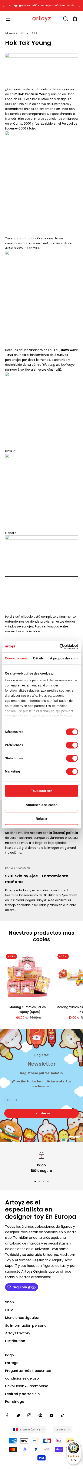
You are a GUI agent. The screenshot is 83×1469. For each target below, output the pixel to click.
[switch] (72, 745)
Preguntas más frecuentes (28, 1370)
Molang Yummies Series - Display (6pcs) (28, 1009)
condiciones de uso (22, 1378)
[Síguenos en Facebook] (7, 1415)
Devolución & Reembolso (26, 1386)
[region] (41, 1162)
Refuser (41, 818)
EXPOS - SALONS (18, 868)
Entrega (12, 1362)
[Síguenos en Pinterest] (40, 1415)
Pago (9, 1355)
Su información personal (26, 1325)
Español (61, 1429)
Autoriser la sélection (41, 805)
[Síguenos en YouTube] (51, 1415)
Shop (9, 1302)
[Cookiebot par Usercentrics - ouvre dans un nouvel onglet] (59, 646)
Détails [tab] (38, 658)
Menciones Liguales (22, 1317)
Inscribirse (41, 1113)
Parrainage (14, 1401)
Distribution (15, 1340)
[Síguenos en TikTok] (62, 1415)
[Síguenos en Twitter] (18, 1415)
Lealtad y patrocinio (22, 1393)
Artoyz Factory (17, 1333)
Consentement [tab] (16, 658)
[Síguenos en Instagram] (29, 1415)
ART (34, 33)
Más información (65, 5)
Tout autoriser (41, 791)
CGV (9, 1310)
